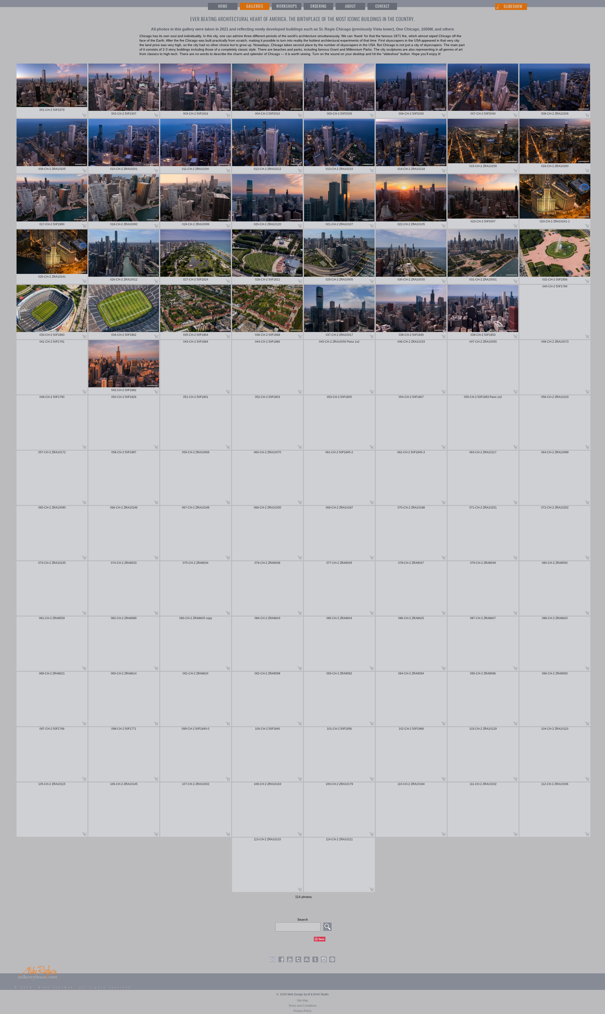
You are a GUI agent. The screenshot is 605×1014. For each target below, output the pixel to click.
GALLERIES (254, 6)
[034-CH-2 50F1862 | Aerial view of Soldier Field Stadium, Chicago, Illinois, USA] (123, 312)
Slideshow (513, 6)
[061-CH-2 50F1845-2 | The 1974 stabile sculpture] (339, 478)
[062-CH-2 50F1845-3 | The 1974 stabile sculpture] (411, 478)
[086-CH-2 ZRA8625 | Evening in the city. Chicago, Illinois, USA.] (411, 644)
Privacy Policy (302, 1011)
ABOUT (350, 6)
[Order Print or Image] (84, 114)
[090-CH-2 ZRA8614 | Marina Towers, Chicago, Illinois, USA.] (123, 699)
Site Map (302, 1000)
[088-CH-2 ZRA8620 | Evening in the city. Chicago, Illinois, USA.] (554, 644)
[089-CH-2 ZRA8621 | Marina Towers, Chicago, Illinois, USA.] (52, 699)
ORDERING (318, 6)
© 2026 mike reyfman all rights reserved (73, 987)
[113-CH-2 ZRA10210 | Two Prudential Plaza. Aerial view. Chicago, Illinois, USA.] (267, 865)
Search (302, 919)
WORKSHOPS (286, 6)
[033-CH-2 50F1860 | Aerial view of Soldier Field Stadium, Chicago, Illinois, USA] (52, 312)
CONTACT (382, 6)
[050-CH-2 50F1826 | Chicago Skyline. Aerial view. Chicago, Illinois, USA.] (123, 422)
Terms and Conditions (303, 1005)
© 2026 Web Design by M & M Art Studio (303, 994)
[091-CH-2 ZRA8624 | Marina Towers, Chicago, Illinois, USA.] (195, 699)
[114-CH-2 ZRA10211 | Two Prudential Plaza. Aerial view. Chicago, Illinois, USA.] (339, 865)
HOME (223, 6)
